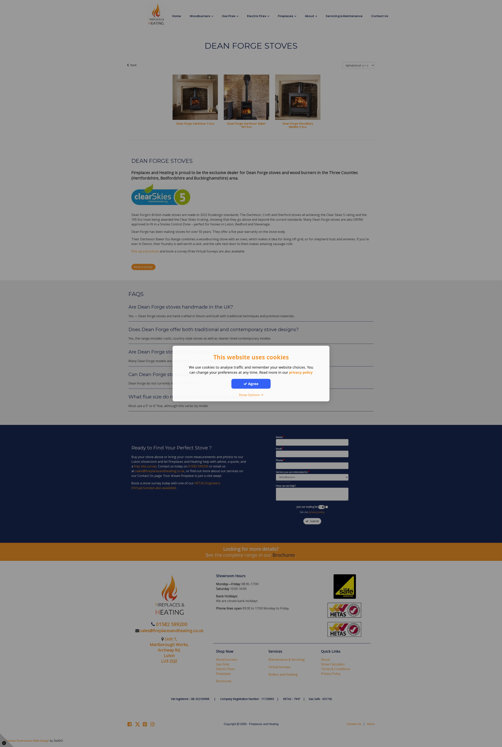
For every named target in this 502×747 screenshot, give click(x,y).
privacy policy (301, 372)
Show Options (250, 395)
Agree (252, 383)
